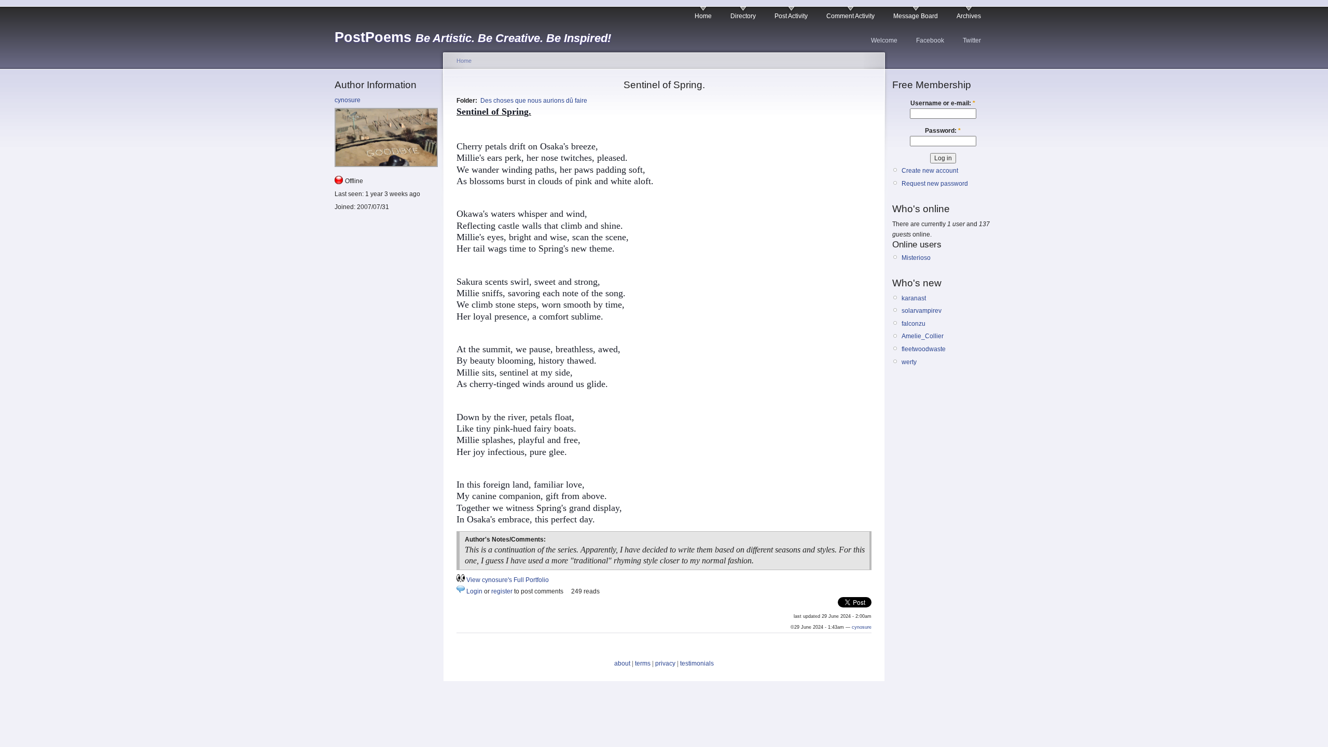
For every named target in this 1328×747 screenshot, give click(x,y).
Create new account (930, 170)
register (502, 591)
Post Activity (791, 16)
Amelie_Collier (923, 336)
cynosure (348, 100)
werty (909, 362)
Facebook (930, 40)
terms (643, 663)
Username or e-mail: (942, 103)
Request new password (935, 183)
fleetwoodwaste (924, 349)
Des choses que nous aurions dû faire (533, 100)
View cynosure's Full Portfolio (507, 580)
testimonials (697, 663)
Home (703, 16)
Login (474, 591)
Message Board (915, 16)
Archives (969, 16)
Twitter (972, 40)
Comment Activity (850, 16)
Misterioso (916, 257)
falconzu (913, 323)
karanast (914, 298)
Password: (943, 130)
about (622, 663)
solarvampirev (922, 310)
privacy (665, 663)
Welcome (884, 40)
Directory (743, 16)
